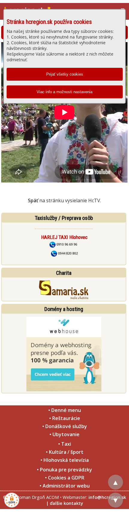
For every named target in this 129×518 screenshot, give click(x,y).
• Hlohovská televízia (64, 460)
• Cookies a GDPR (64, 477)
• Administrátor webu (65, 485)
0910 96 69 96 (66, 244)
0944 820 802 (67, 253)
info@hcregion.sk (107, 497)
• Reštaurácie (64, 418)
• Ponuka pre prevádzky (64, 469)
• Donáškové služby (64, 426)
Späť (33, 200)
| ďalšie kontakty (64, 503)
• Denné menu (64, 410)
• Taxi (64, 444)
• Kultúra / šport (64, 452)
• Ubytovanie (65, 434)
